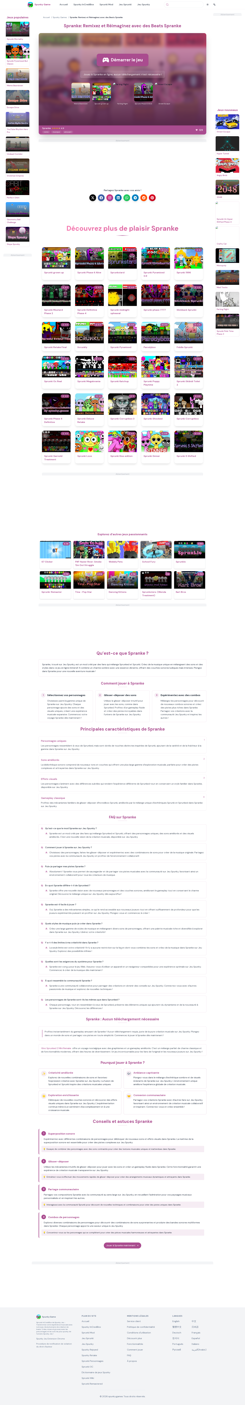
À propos (132, 1361)
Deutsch (176, 1332)
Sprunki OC (87, 1366)
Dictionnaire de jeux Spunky (96, 1372)
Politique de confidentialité (141, 1326)
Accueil (64, 4)
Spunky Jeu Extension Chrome (50, 1338)
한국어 (175, 1338)
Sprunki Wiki (88, 1378)
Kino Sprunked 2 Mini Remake (56, 1048)
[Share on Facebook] (101, 197)
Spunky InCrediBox (83, 4)
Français (196, 1332)
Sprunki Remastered (92, 1383)
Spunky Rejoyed (90, 1349)
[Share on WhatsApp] (126, 197)
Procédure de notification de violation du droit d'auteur (54, 1345)
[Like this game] (197, 130)
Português (177, 1343)
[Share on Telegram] (135, 197)
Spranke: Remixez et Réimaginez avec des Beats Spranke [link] (96, 17)
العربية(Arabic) (199, 1349)
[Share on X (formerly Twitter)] (92, 197)
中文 (194, 1321)
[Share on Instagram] (109, 197)
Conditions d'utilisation (139, 1332)
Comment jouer (135, 1349)
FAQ (129, 1355)
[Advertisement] (17, 299)
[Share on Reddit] (143, 197)
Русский (176, 1349)
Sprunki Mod (106, 4)
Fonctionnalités (135, 1343)
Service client (134, 1321)
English (175, 1321)
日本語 (195, 1326)
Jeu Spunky (143, 4)
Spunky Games (60, 17)
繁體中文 (176, 1326)
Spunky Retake (89, 1355)
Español (196, 1338)
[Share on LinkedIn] (118, 197)
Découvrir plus (134, 1338)
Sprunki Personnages (92, 1361)
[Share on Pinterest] (152, 197)
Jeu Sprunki (125, 4)
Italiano (195, 1343)
